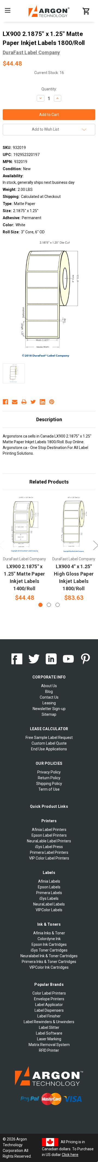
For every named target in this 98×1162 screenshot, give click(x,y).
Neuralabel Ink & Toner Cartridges (49, 956)
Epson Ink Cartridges (49, 944)
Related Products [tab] (49, 482)
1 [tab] (40, 605)
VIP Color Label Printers (49, 858)
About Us (49, 686)
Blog (49, 691)
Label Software (49, 1033)
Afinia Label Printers (49, 829)
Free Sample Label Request (49, 737)
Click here (70, 1154)
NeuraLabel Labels (49, 904)
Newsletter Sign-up (49, 709)
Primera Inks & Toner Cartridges (49, 961)
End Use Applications (49, 749)
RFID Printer (49, 1050)
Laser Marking (49, 1039)
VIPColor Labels (49, 910)
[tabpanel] (24, 549)
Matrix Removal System (49, 1044)
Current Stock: (49, 73)
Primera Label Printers (49, 852)
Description (49, 419)
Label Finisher (49, 1016)
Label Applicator (49, 1004)
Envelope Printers (49, 999)
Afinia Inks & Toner (49, 933)
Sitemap (49, 714)
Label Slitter (49, 1027)
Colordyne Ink (49, 939)
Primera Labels (49, 893)
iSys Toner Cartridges (49, 950)
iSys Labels (49, 898)
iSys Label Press (49, 847)
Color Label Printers (49, 993)
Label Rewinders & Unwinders (49, 1022)
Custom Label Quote (49, 743)
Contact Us (49, 697)
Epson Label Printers (49, 835)
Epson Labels (49, 887)
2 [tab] (49, 605)
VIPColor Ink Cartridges (49, 967)
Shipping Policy (49, 783)
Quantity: (49, 89)
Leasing (49, 703)
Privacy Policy (49, 772)
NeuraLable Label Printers (49, 841)
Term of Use (49, 789)
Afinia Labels (49, 881)
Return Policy (49, 778)
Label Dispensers (49, 1010)
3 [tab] (58, 605)
